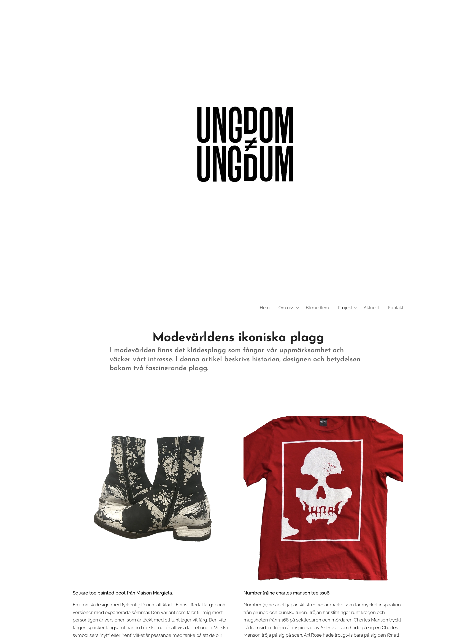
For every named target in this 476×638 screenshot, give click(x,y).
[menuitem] (266, 308)
